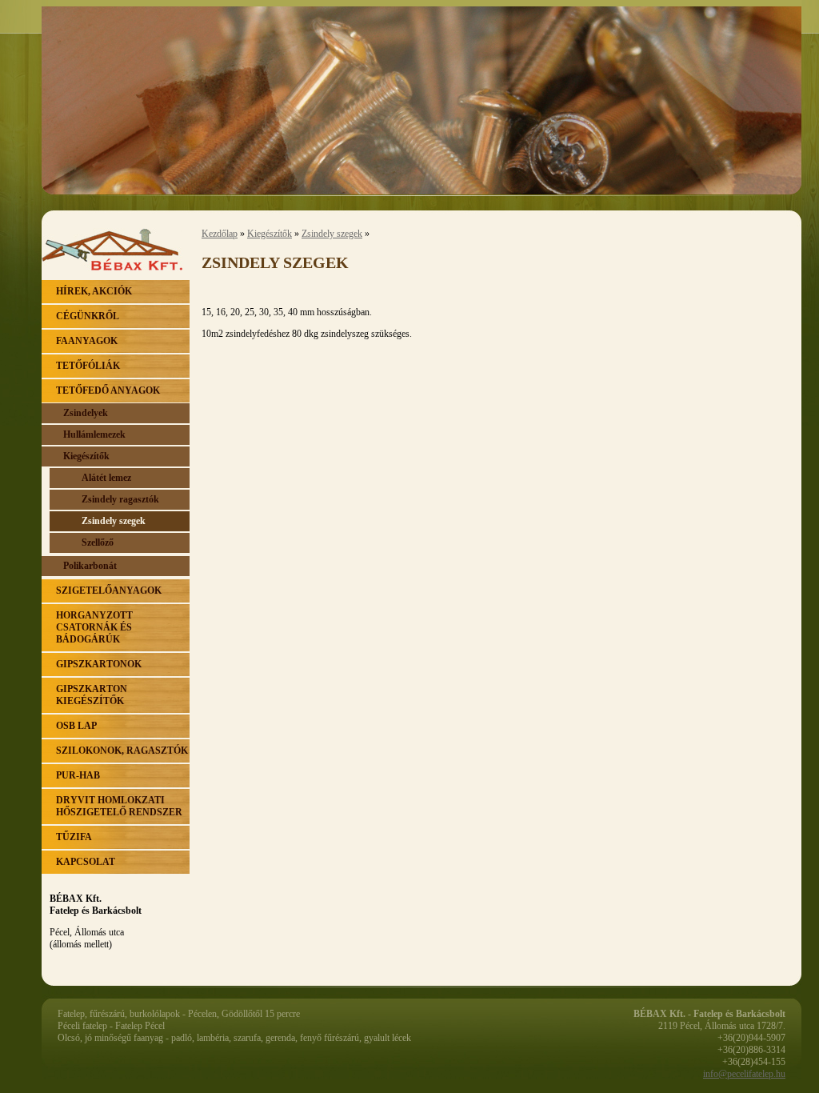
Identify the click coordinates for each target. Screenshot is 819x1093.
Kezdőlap (220, 233)
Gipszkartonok (99, 664)
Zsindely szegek (114, 520)
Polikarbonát (90, 565)
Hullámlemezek (94, 434)
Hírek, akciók (94, 291)
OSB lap (76, 725)
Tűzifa (74, 837)
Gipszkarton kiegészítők (91, 695)
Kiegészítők (86, 456)
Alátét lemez (106, 477)
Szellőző (98, 542)
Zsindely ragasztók (120, 499)
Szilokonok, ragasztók (122, 750)
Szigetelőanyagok (109, 590)
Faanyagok (87, 340)
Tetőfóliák (88, 365)
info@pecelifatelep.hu (744, 1073)
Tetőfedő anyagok (108, 390)
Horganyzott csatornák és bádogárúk (94, 627)
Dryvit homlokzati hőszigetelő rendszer (119, 806)
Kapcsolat (85, 861)
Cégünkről (87, 316)
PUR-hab (78, 775)
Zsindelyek (85, 412)
